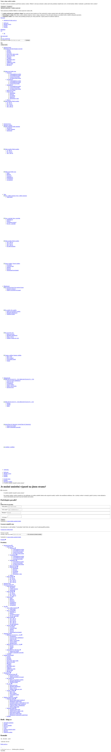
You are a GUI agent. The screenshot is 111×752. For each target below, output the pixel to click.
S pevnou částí (10, 266)
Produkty (3, 539)
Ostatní (8, 360)
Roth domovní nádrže (15, 712)
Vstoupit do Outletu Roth (7, 529)
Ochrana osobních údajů (9, 729)
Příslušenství (7, 673)
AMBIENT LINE (11, 62)
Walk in (8, 100)
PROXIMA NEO (11, 59)
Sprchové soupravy (11, 288)
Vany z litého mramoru (21, 195)
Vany (5, 606)
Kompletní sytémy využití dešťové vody (19, 702)
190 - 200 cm (13, 622)
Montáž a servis (7, 24)
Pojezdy (8, 403)
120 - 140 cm (10, 242)
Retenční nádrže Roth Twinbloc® (18, 704)
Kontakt (5, 25)
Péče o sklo (9, 356)
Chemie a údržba (17, 355)
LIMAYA (9, 61)
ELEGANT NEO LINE (12, 54)
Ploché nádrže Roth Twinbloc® (17, 700)
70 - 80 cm (9, 150)
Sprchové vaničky (8, 584)
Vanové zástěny (16, 263)
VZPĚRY (12, 447)
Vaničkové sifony (11, 314)
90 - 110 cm (9, 104)
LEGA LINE (10, 63)
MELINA (9, 57)
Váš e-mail (4, 509)
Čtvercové (9, 72)
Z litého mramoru (11, 129)
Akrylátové (9, 128)
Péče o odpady (10, 358)
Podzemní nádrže (11, 698)
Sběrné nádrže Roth (14, 706)
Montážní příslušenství (12, 312)
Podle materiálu (16, 126)
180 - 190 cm (10, 245)
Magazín (6, 731)
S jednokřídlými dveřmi (15, 74)
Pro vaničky (14, 310)
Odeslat (3, 519)
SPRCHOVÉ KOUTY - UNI (26, 402)
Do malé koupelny (11, 246)
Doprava (6, 726)
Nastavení (3, 6)
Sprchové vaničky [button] (8, 125)
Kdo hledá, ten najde (5, 40)
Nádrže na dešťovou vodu (10, 697)
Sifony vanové (10, 336)
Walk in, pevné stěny (12, 386)
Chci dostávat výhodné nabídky (35, 534)
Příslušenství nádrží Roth (16, 701)
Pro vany (11, 332)
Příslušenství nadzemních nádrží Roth (19, 715)
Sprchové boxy (7, 123)
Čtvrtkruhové (10, 79)
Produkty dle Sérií (17, 48)
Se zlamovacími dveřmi (15, 78)
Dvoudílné (9, 265)
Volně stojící (10, 197)
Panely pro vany (10, 334)
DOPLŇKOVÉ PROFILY (24, 424)
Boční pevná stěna (11, 90)
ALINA (8, 50)
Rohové (8, 221)
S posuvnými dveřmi (15, 76)
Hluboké (9, 174)
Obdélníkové (10, 85)
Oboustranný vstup (14, 98)
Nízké (8, 173)
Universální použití (11, 359)
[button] (1, 31)
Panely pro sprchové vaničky (13, 311)
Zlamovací (12, 97)
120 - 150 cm (10, 105)
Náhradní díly (7, 633)
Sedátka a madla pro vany (13, 338)
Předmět (4, 512)
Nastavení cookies (8, 732)
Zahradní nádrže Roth (15, 709)
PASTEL (9, 51)
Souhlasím (9, 6)
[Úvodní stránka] (5, 38)
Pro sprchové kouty (19, 287)
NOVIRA (9, 52)
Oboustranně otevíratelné (13, 270)
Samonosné (9, 130)
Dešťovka (6, 23)
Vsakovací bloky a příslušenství (17, 705)
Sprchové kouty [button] (7, 47)
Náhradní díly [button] (7, 378)
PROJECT (9, 65)
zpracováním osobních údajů (14, 521)
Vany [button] (5, 194)
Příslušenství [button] (7, 286)
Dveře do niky (10, 91)
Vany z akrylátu (16, 218)
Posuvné (12, 94)
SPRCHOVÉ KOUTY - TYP (26, 379)
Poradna (6, 27)
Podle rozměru (15, 101)
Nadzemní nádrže (11, 708)
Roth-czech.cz (4, 744)
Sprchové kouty (7, 545)
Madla (8, 406)
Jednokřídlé (12, 93)
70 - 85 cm (9, 102)
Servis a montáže (8, 725)
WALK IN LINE (11, 55)
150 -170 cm (10, 243)
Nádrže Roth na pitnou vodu (16, 711)
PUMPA (9, 716)
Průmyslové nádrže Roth (15, 713)
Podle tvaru (13, 71)
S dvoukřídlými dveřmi (15, 75)
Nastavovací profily (11, 425)
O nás (5, 728)
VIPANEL (6, 469)
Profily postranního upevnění (13, 427)
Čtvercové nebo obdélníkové (13, 380)
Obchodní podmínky (9, 722)
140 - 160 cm (10, 153)
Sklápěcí (9, 267)
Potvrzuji (3, 17)
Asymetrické (10, 180)
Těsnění (8, 404)
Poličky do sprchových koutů (14, 290)
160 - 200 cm (10, 106)
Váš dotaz (4, 517)
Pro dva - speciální (11, 223)
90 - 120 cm (9, 152)
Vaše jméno (4, 506)
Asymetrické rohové (11, 222)
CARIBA (9, 58)
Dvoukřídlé (12, 95)
